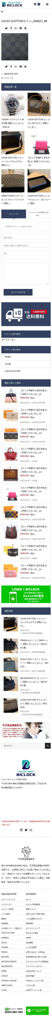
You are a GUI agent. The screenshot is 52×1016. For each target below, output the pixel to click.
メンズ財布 (5, 914)
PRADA (4, 952)
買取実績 (29, 923)
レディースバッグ (8, 900)
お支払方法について (34, 971)
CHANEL (5, 947)
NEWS (28, 938)
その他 (8, 364)
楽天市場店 (30, 976)
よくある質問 (31, 947)
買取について (31, 909)
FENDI (8, 357)
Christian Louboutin (9, 981)
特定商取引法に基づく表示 (36, 957)
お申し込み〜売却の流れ (35, 914)
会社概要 (29, 943)
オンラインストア (33, 928)
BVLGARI (5, 957)
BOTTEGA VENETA (8, 962)
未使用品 (4, 923)
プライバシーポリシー (34, 966)
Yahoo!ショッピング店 (35, 981)
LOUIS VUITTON (12, 371)
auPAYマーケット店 (34, 990)
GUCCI (4, 943)
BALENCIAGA (6, 966)
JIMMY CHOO (6, 985)
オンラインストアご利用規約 (37, 962)
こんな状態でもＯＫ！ (34, 919)
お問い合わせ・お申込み (35, 952)
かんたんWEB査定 (33, 904)
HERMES (5, 938)
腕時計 (3, 919)
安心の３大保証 (32, 933)
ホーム (28, 900)
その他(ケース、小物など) (11, 928)
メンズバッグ (6, 904)
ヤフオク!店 (30, 985)
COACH (4, 976)
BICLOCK (14, 74)
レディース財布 (7, 909)
